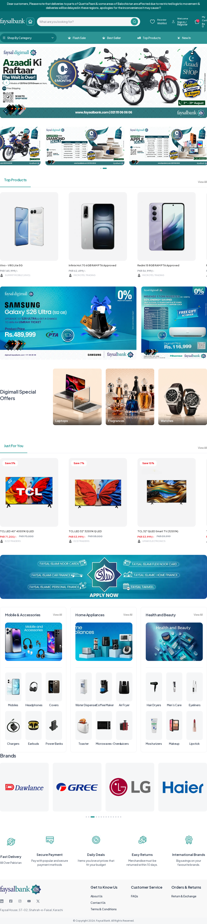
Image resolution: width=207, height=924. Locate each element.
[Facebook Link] (11, 901)
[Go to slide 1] (86, 817)
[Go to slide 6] (101, 817)
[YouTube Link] (29, 901)
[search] (84, 21)
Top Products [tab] (15, 179)
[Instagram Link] (20, 901)
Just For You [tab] (13, 445)
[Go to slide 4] (95, 817)
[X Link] (38, 901)
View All (202, 181)
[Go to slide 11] (113, 817)
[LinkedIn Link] (1, 901)
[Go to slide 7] (103, 817)
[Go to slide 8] (106, 817)
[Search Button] (134, 21)
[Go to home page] (30, 22)
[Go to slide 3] (91, 817)
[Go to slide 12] (115, 817)
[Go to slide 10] (111, 817)
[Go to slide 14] (120, 817)
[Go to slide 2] (88, 817)
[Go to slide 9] (108, 817)
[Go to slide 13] (118, 817)
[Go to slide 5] (98, 817)
